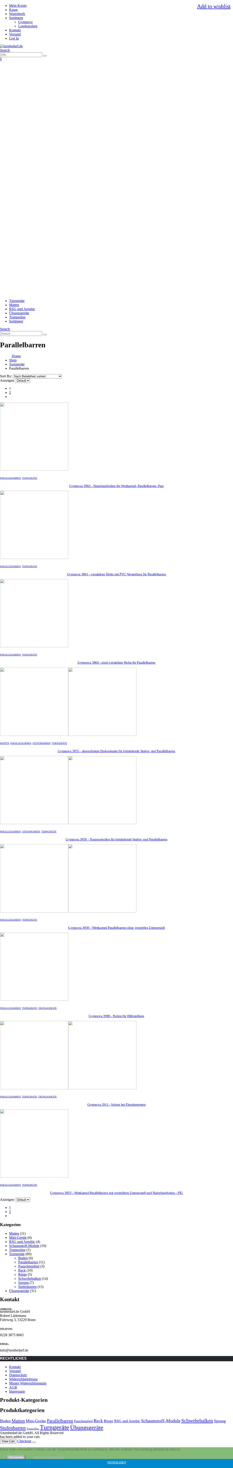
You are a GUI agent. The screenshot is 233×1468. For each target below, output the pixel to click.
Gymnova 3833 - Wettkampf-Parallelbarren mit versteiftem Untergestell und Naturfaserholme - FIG (116, 1193)
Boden (23, 1258)
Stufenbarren (42, 743)
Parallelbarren (10, 478)
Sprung (23, 1283)
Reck (22, 1270)
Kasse (13, 10)
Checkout (24, 1441)
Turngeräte (17, 301)
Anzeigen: (8, 380)
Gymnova (25, 22)
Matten (14, 305)
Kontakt (15, 30)
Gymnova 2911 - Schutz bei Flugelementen (116, 1104)
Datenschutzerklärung (48, 1457)
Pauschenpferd (28, 1266)
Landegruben (27, 26)
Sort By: (6, 376)
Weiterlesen (116, 1462)
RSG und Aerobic (22, 309)
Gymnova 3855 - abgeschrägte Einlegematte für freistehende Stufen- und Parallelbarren (116, 751)
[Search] (45, 55)
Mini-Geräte (18, 1237)
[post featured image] (34, 469)
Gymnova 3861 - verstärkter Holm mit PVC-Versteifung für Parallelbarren (116, 574)
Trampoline (17, 317)
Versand (15, 34)
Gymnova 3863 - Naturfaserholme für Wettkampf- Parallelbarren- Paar (116, 486)
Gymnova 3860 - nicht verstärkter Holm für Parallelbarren (116, 662)
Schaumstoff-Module (24, 1246)
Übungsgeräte (19, 313)
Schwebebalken (29, 1278)
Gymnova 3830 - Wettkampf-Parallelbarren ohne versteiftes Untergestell (116, 928)
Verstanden (16, 1457)
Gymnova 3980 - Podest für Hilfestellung (116, 1016)
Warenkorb (17, 14)
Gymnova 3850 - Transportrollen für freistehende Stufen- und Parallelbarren (116, 839)
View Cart (8, 1441)
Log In (14, 38)
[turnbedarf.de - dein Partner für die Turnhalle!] (11, 46)
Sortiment (16, 18)
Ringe (22, 1274)
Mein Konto (18, 6)
